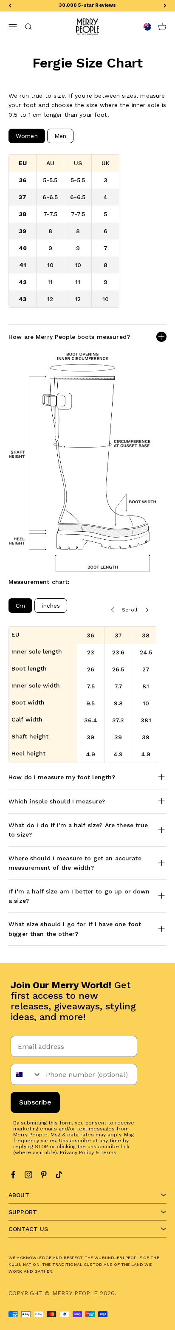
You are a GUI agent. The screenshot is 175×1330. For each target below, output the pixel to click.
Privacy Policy (77, 1152)
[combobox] (26, 1074)
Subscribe (35, 1102)
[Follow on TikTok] (59, 1174)
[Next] (165, 6)
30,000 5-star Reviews (87, 5)
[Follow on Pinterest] (43, 1174)
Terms (108, 1152)
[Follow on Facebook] (13, 1174)
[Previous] (9, 6)
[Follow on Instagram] (28, 1174)
